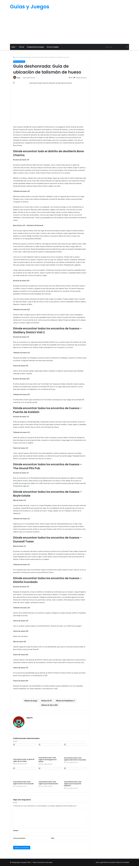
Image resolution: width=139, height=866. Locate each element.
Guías (13, 47)
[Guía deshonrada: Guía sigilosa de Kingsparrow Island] (50, 749)
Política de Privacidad (122, 862)
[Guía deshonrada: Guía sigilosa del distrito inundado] (75, 749)
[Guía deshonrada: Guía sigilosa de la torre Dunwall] (24, 773)
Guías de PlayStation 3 (66, 701)
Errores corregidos (53, 47)
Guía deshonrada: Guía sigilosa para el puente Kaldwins (72, 784)
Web (52, 838)
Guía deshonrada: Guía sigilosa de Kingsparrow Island (48, 760)
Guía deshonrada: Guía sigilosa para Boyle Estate (48, 783)
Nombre (15, 830)
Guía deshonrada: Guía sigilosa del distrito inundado (75, 759)
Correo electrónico (19, 838)
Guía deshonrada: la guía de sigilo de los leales (23, 760)
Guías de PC (47, 701)
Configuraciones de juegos (35, 47)
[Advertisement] (69, 28)
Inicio (16, 57)
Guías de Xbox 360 (50, 705)
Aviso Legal (99, 862)
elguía (18, 77)
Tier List (21, 47)
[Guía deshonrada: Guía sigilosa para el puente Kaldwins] (75, 773)
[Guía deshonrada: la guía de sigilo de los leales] (24, 750)
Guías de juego (31, 701)
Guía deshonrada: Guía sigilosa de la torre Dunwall (23, 783)
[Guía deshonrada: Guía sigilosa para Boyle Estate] (50, 773)
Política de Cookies (109, 862)
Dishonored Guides (25, 57)
